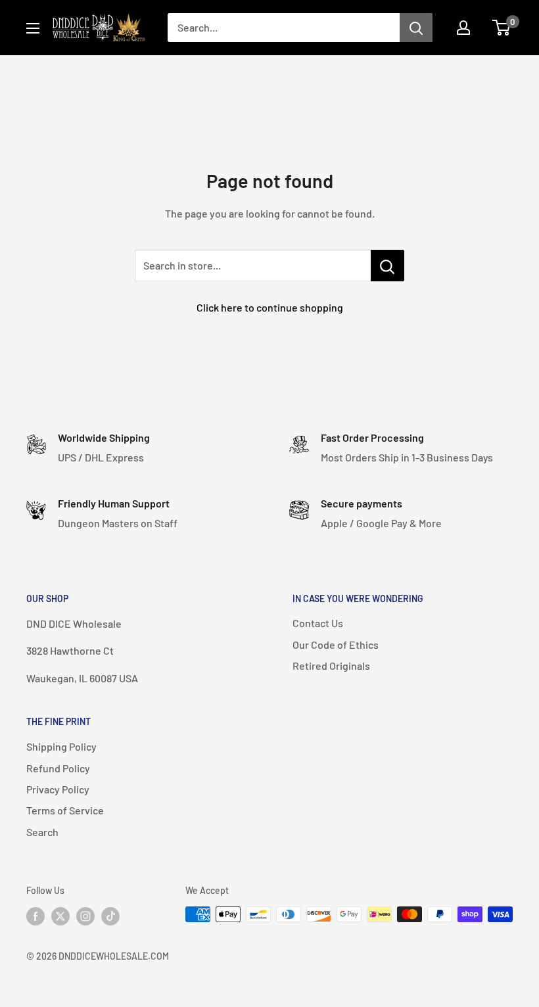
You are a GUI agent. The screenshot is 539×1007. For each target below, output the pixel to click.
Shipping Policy (61, 746)
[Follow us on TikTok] (110, 915)
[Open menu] (32, 28)
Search (42, 832)
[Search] (416, 27)
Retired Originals (331, 665)
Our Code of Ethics (336, 644)
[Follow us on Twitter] (60, 915)
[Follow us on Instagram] (85, 915)
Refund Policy (58, 768)
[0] (502, 27)
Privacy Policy (57, 789)
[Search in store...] (387, 265)
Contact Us (318, 623)
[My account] (463, 27)
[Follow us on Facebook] (35, 915)
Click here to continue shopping (270, 307)
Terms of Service (65, 810)
